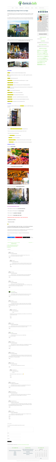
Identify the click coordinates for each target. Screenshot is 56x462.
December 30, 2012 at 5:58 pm (14, 383)
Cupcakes (42, 53)
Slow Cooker (43, 59)
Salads (44, 58)
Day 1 (19, 208)
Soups (41, 61)
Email (8, 435)
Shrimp (40, 59)
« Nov (40, 458)
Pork (37, 58)
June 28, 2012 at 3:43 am (14, 333)
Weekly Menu (9, 247)
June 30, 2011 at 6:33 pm (14, 292)
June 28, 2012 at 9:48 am (14, 353)
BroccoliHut (12, 291)
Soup (39, 61)
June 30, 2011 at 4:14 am (14, 253)
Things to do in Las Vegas (11, 221)
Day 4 (24, 208)
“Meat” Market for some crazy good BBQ (16, 166)
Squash (43, 61)
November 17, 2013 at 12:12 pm (15, 402)
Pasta (45, 56)
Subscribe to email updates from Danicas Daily (15, 450)
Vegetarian (39, 64)
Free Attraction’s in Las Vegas (11, 219)
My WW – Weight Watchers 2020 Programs (28, 449)
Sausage (38, 59)
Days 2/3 (23, 210)
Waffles (43, 64)
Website (8, 438)
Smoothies (46, 59)
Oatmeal (40, 56)
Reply (9, 257)
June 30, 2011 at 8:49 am (14, 282)
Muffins (38, 56)
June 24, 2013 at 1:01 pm (15, 261)
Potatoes (40, 58)
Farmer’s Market (13, 146)
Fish (45, 53)
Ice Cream (44, 54)
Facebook (15, 452)
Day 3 (22, 208)
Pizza (48, 56)
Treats (46, 61)
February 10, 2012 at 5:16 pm (14, 324)
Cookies (40, 53)
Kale (45, 54)
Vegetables (43, 62)
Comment (8, 426)
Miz (11, 332)
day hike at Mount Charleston (20, 186)
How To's (41, 54)
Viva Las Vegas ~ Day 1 (16, 215)
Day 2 (21, 208)
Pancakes (43, 56)
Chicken (45, 51)
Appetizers (39, 50)
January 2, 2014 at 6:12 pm (14, 412)
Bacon (44, 50)
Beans (46, 50)
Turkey (38, 62)
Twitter (15, 451)
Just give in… (28, 454)
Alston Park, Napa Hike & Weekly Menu (12, 246)
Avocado (42, 50)
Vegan (41, 62)
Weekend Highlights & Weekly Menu (28, 453)
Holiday (39, 54)
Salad (42, 58)
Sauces (47, 58)
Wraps (45, 64)
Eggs (44, 53)
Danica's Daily (28, 3)
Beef (38, 51)
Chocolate (38, 53)
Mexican (47, 54)
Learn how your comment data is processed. (23, 444)
